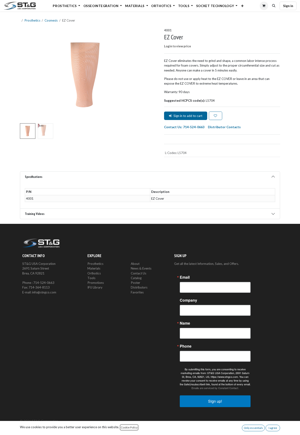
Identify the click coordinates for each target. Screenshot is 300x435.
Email (185, 277)
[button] (274, 6)
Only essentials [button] (253, 428)
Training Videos (35, 214)
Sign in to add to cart (187, 116)
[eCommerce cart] (264, 6)
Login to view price (177, 46)
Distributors (139, 287)
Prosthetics (32, 20)
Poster (135, 283)
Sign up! (215, 401)
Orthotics (94, 273)
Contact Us (138, 273)
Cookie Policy (129, 427)
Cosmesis (51, 20)
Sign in (288, 6)
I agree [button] (273, 428)
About (135, 264)
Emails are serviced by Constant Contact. (215, 388)
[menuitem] (66, 6)
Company (188, 300)
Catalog (136, 278)
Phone (185, 346)
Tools (91, 278)
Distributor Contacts (224, 127)
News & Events (141, 268)
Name (185, 323)
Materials (93, 268)
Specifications (33, 177)
